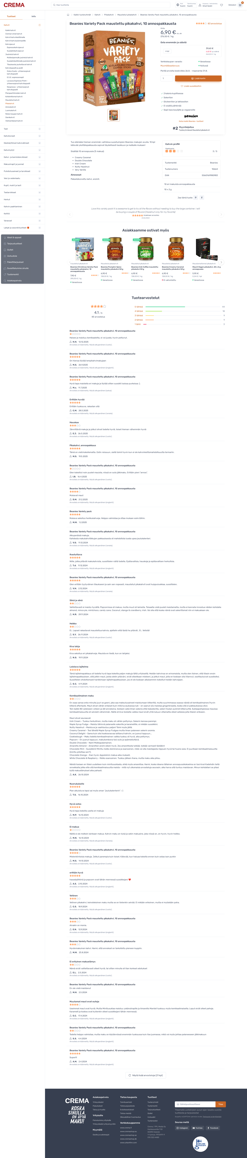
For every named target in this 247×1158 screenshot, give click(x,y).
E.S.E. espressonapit (15, 77)
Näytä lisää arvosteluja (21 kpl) (147, 1075)
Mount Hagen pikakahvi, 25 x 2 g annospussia (206, 268)
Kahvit (97, 15)
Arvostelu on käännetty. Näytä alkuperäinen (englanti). (92, 368)
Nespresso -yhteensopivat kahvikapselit (18, 88)
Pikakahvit (9, 103)
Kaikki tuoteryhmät (82, 15)
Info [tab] (34, 16)
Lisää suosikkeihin (192, 86)
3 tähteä (139, 315)
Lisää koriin (200, 78)
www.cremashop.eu (128, 1131)
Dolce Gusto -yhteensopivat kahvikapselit (18, 72)
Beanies (214, 163)
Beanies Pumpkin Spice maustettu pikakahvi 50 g (112, 268)
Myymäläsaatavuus (170, 65)
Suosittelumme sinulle (18, 268)
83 (215, 23)
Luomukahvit (10, 110)
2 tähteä (139, 320)
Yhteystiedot (98, 1102)
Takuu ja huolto (99, 1110)
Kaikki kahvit (10, 30)
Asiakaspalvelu (14, 280)
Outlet (10, 250)
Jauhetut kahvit (12, 54)
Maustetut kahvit (12, 100)
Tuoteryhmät (153, 1102)
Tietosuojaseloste (127, 1106)
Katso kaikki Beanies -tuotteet (191, 121)
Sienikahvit (10, 117)
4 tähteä (139, 311)
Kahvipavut (10, 44)
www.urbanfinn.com (128, 1143)
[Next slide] (221, 214)
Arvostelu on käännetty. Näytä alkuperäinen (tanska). (91, 841)
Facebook (214, 1128)
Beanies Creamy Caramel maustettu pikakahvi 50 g (173, 268)
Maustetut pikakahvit (126, 15)
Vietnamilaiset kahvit (14, 121)
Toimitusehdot (126, 1102)
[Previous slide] (70, 214)
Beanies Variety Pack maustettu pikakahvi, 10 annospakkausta (168, 15)
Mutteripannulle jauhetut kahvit (20, 57)
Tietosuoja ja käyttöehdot (212, 1117)
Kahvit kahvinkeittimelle (15, 37)
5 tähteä (139, 307)
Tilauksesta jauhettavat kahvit (19, 64)
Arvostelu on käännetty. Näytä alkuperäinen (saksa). (91, 391)
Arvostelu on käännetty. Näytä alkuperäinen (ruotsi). (91, 345)
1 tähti (138, 324)
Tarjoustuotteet (14, 243)
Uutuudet (151, 1117)
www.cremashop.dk (128, 1139)
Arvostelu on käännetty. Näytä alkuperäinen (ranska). (91, 413)
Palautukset (98, 1106)
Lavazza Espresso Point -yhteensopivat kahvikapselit (18, 82)
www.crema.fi (126, 1128)
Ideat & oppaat (14, 237)
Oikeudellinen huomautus (130, 1117)
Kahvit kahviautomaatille (15, 41)
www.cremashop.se (128, 1135)
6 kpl (167, 51)
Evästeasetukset (127, 1110)
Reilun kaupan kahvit (13, 114)
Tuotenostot (152, 1121)
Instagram (183, 1128)
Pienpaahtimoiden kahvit (15, 93)
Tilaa (220, 1104)
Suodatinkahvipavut (15, 51)
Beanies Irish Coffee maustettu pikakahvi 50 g (144, 268)
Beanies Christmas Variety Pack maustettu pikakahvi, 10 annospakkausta (84, 269)
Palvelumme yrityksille (102, 1120)
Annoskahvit (10, 107)
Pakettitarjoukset (15, 262)
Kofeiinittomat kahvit (13, 97)
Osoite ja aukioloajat (101, 1135)
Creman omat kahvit (13, 34)
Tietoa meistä (125, 1113)
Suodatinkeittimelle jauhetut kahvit (21, 61)
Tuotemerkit (13, 274)
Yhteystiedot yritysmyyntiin (104, 1124)
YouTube (199, 1128)
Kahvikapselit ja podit (14, 68)
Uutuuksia (12, 256)
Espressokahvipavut (15, 47)
